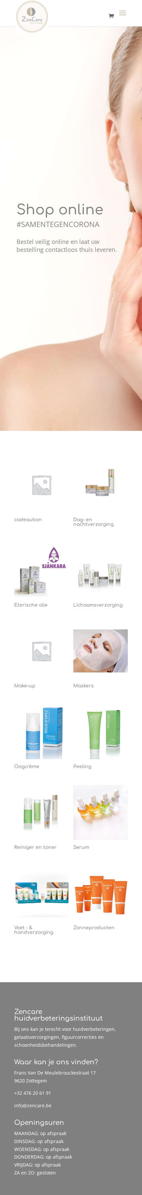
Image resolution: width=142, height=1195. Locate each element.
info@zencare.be (33, 1105)
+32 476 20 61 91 (32, 1093)
